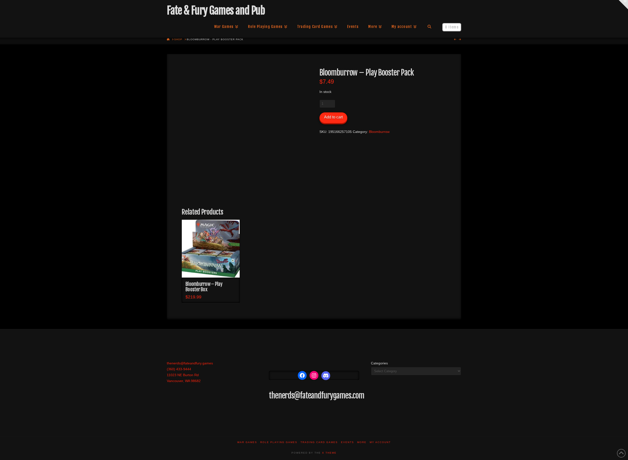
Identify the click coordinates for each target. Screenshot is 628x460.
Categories (379, 363)
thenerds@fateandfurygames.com (316, 395)
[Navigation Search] (429, 27)
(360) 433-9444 (179, 369)
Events (347, 442)
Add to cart (333, 117)
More (361, 442)
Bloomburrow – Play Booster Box (203, 287)
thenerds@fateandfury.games (190, 363)
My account (380, 442)
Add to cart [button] (210, 269)
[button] (623, 4)
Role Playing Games (278, 442)
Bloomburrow (379, 132)
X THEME (329, 452)
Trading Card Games (319, 442)
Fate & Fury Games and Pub (216, 10)
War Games (247, 442)
